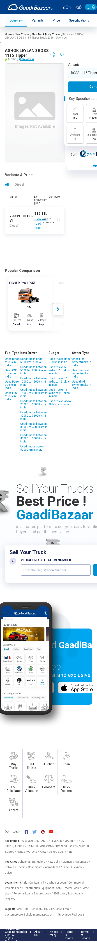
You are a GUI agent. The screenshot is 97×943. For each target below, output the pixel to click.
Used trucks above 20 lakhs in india (60, 403)
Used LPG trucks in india (11, 396)
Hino (69, 851)
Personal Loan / (24, 893)
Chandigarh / (36, 867)
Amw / (44, 851)
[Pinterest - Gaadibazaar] (45, 831)
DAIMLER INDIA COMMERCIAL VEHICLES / (53, 846)
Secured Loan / (43, 893)
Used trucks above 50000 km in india (32, 448)
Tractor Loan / (72, 888)
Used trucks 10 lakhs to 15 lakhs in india (59, 381)
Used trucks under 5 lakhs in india (60, 360)
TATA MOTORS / (30, 840)
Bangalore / (40, 861)
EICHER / (21, 846)
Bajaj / (62, 851)
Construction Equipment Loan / (43, 888)
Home (8, 34)
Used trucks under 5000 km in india (31, 360)
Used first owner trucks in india (81, 362)
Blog (24, 931)
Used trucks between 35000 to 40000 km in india (33, 427)
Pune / (66, 867)
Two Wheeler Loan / (55, 882)
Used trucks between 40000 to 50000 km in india (33, 438)
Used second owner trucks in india (81, 373)
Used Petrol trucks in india (12, 385)
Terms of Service (85, 935)
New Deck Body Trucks (46, 34)
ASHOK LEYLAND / (53, 840)
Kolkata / (11, 867)
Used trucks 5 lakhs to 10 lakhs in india (59, 370)
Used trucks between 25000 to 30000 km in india (33, 404)
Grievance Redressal (71, 914)
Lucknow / (77, 867)
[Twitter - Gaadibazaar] (36, 831)
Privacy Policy (53, 933)
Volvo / (53, 851)
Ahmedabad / (53, 867)
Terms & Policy (69, 935)
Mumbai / (68, 861)
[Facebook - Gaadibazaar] (28, 831)
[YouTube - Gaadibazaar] (53, 831)
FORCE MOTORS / (28, 851)
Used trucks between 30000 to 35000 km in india (33, 415)
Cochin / (22, 867)
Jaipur (9, 872)
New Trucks (22, 34)
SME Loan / (60, 893)
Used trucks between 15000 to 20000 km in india (33, 393)
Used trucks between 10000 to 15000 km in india (33, 381)
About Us (38, 933)
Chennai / (25, 861)
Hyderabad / (82, 861)
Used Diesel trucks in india (12, 362)
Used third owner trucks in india (81, 385)
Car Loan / (36, 882)
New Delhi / (55, 861)
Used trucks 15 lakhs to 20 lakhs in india (59, 393)
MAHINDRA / (73, 840)
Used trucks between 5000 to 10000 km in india (33, 370)
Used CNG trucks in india (11, 373)
